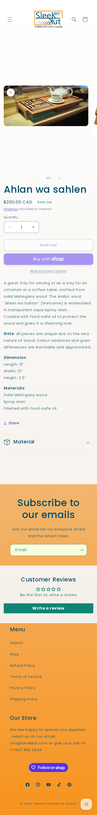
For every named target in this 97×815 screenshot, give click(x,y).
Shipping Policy (24, 699)
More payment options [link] (48, 271)
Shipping (10, 209)
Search (16, 642)
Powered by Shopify (62, 804)
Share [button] (14, 423)
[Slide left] (37, 178)
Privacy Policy (22, 687)
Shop (14, 654)
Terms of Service (26, 676)
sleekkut (39, 804)
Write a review (48, 608)
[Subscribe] (81, 550)
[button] (9, 19)
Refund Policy (22, 665)
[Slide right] (59, 178)
